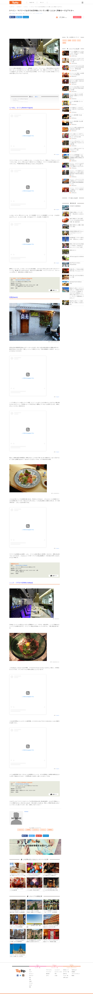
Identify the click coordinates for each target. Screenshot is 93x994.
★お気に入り (77, 17)
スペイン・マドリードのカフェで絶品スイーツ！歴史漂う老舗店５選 (77, 190)
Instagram (57, 154)
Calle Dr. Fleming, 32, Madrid (22, 784)
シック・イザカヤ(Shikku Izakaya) (20, 101)
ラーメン (43, 829)
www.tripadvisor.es (56, 493)
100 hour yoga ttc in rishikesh (77, 256)
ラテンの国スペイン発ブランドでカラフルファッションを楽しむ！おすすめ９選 (77, 135)
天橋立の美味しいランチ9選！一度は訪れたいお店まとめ (77, 214)
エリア (42, 2)
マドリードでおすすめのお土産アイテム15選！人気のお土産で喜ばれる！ (77, 81)
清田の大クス (73, 250)
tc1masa (13, 13)
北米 (30, 977)
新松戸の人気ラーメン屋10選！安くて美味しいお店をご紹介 (77, 302)
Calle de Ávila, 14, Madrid (21, 565)
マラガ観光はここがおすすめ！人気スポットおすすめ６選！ (77, 109)
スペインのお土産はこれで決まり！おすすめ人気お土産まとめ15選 (51, 890)
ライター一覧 (65, 975)
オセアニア (31, 975)
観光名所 (47, 973)
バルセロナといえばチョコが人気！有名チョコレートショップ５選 (77, 60)
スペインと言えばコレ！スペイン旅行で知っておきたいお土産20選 (77, 143)
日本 (30, 969)
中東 (30, 979)
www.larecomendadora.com (55, 341)
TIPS (55, 973)
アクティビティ (49, 969)
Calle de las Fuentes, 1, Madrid (23, 279)
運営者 (73, 975)
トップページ (11, 6)
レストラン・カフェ (39, 13)
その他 (56, 975)
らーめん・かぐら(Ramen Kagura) (20, 98)
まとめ (30, 985)
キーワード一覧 (66, 971)
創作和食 (50, 829)
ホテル (47, 975)
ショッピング (57, 969)
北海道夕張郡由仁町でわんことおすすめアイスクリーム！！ (77, 233)
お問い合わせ (65, 977)
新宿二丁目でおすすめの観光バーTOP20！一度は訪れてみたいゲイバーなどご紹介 (77, 245)
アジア (30, 971)
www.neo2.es (57, 618)
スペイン (26, 6)
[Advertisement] (35, 29)
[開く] (36, 96)
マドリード (21, 829)
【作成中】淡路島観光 (75, 206)
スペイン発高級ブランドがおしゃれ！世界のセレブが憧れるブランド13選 (77, 53)
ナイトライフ (48, 971)
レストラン (36, 829)
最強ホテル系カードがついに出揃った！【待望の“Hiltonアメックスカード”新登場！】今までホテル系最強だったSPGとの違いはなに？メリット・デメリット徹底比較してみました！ (77, 293)
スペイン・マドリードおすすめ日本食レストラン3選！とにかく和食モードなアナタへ (46, 6)
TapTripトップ (65, 969)
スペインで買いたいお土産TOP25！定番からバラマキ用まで (76, 96)
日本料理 (28, 829)
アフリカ (30, 983)
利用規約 (73, 971)
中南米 (30, 981)
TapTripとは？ (74, 969)
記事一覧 (32, 2)
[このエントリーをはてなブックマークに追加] (26, 17)
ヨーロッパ (19, 6)
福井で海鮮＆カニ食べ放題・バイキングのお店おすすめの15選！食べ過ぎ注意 (77, 220)
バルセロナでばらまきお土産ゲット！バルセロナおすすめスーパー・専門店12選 (77, 67)
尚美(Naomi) (15, 100)
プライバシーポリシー (76, 973)
